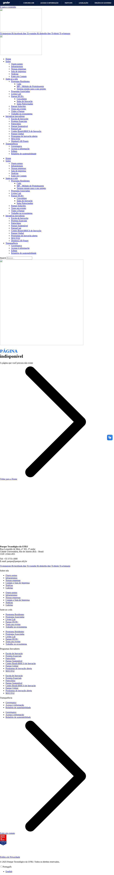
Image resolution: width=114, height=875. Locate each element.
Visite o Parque (17, 111)
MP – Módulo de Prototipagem (30, 86)
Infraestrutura (17, 66)
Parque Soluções (18, 106)
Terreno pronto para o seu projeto (31, 89)
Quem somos (17, 64)
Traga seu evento (18, 109)
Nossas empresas (18, 69)
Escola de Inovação (19, 119)
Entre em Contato (19, 76)
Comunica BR (28, 3)
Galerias (9, 588)
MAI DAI (15, 139)
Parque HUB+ (17, 96)
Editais (14, 151)
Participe (68, 3)
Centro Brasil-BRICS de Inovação (26, 131)
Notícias (14, 74)
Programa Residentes (20, 81)
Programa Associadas (20, 91)
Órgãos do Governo (103, 3)
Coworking (22, 99)
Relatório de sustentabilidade (23, 153)
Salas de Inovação (25, 101)
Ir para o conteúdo (8, 7)
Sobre (8, 61)
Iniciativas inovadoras (15, 116)
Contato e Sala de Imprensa (18, 583)
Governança (16, 146)
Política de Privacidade (10, 857)
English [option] (9, 871)
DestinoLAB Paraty (20, 141)
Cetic (19, 84)
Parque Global (17, 134)
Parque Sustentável (19, 126)
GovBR (6, 3)
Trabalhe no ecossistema (21, 114)
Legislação (83, 3)
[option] (60, 871)
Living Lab (16, 94)
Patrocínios (16, 124)
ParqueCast (16, 129)
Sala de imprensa (18, 71)
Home (8, 59)
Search (3, 258)
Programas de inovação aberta (24, 136)
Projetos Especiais (19, 121)
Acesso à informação (49, 3)
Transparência (12, 144)
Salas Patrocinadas (25, 104)
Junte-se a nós (12, 79)
